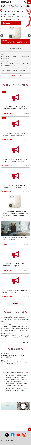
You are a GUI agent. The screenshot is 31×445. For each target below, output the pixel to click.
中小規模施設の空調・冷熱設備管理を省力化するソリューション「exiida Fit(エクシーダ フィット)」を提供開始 (15, 319)
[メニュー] (29, 2)
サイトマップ (4, 443)
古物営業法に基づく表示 (7, 440)
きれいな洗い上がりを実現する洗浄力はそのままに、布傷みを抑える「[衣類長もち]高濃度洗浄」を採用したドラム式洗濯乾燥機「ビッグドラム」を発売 (15, 328)
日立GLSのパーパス (9, 23)
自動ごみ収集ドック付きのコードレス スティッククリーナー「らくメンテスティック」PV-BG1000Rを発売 (15, 337)
